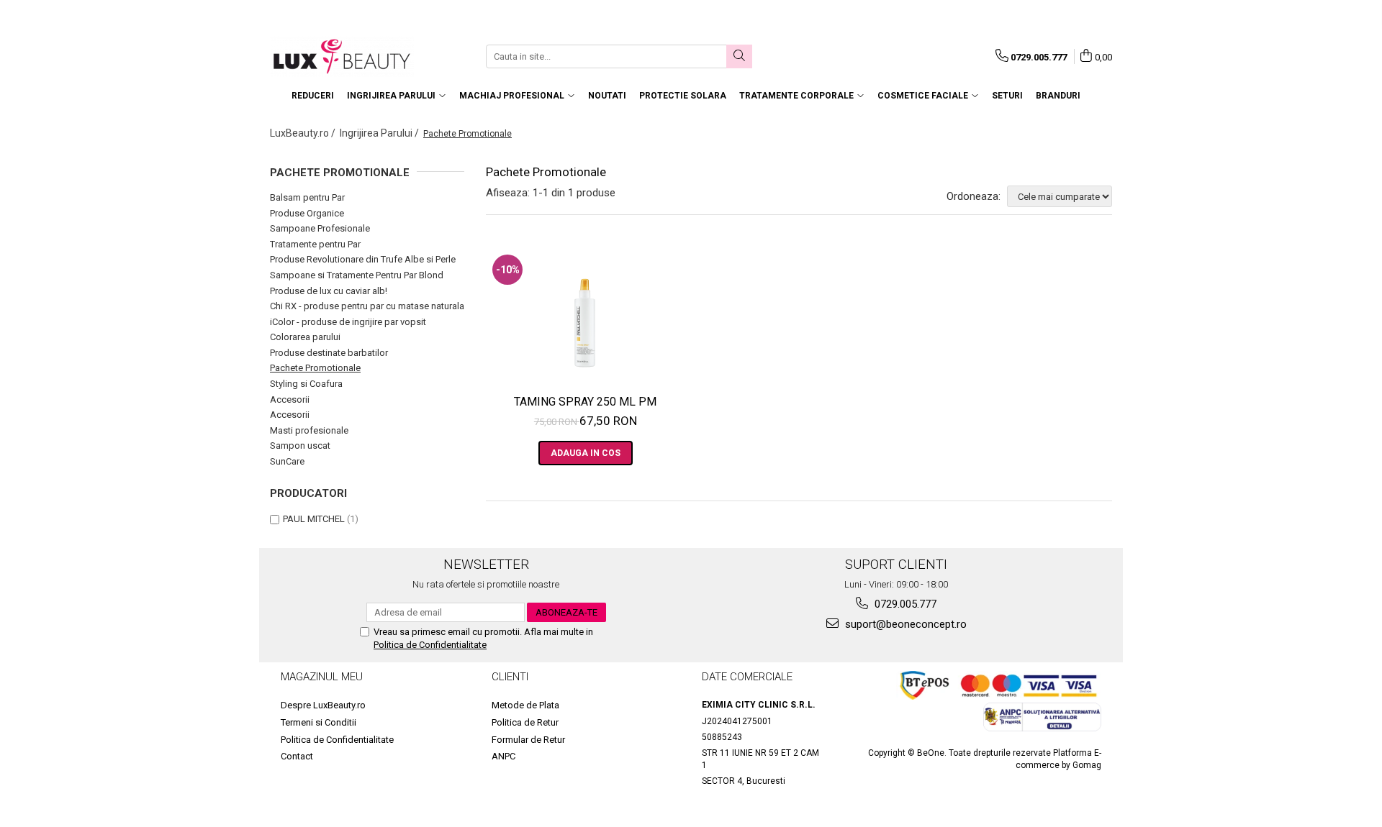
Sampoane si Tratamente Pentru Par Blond (356, 275)
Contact (297, 756)
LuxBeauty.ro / (304, 133)
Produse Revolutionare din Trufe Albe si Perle (363, 259)
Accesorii (290, 399)
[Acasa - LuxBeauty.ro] (342, 56)
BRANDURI (1058, 96)
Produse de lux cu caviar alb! (328, 290)
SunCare (287, 461)
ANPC (503, 756)
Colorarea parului (305, 337)
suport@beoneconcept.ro (904, 624)
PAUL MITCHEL (314, 518)
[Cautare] (739, 56)
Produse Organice (307, 213)
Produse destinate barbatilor (329, 352)
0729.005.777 (904, 604)
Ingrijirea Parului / (380, 133)
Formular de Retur (528, 739)
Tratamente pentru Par (315, 244)
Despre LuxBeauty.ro (323, 705)
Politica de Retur (525, 722)
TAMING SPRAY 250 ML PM (585, 401)
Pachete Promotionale (315, 367)
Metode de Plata (525, 705)
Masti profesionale (309, 430)
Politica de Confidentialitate (430, 644)
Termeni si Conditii (318, 722)
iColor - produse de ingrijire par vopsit (348, 321)
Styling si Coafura (306, 383)
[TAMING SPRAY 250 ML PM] (586, 316)
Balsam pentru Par (307, 197)
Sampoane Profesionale (320, 228)
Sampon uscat (300, 445)
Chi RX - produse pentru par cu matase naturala (367, 306)
